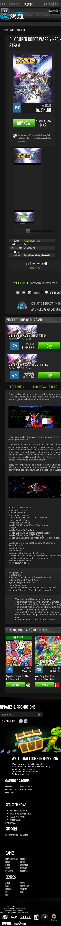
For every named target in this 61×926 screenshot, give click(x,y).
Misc (30, 240)
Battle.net (24, 864)
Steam (43, 135)
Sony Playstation (11, 858)
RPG (25, 240)
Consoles (23, 867)
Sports (22, 882)
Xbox (38, 15)
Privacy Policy (10, 789)
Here (34, 582)
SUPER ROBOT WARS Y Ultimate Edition (28, 365)
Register (53, 4)
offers (14, 21)
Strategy (36, 240)
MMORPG (8, 888)
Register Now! (10, 822)
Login (44, 4)
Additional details (45, 387)
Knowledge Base (11, 834)
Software (5, 21)
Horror (22, 891)
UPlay (7, 867)
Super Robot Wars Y (18, 29)
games (5, 15)
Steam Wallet (18, 15)
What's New (9, 792)
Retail (7, 864)
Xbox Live (23, 858)
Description (16, 387)
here (27, 774)
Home (3, 4)
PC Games (9, 870)
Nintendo (46, 15)
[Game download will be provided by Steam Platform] (15, 136)
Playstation (29, 15)
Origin (22, 861)
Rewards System (26, 789)
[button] (14, 4)
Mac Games (24, 870)
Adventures (24, 885)
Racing (8, 885)
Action (7, 882)
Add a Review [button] (35, 267)
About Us (8, 786)
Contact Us (24, 834)
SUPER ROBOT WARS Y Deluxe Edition (27, 336)
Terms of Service (26, 786)
